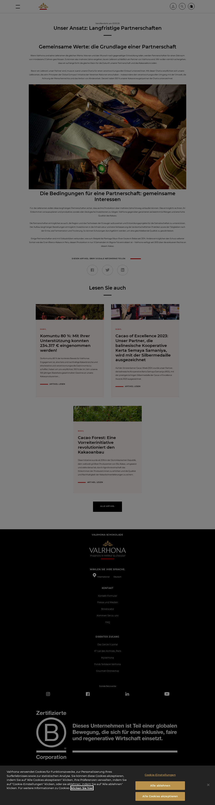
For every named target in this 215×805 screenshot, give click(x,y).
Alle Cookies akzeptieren (160, 796)
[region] (107, 785)
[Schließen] (208, 784)
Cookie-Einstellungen (160, 774)
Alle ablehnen (160, 785)
